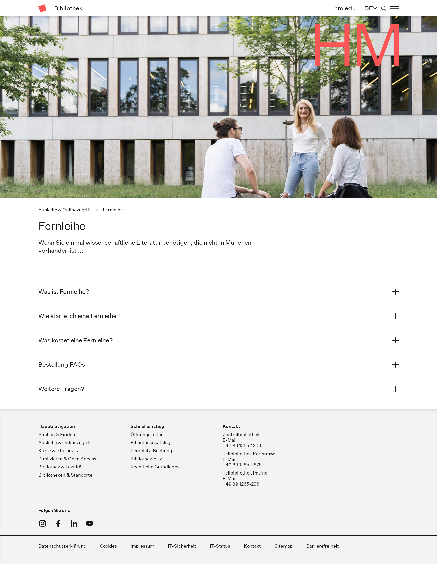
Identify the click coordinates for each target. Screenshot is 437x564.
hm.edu (345, 8)
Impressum (142, 546)
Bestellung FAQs (61, 364)
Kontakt (252, 546)
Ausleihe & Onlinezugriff (64, 442)
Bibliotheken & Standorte (65, 475)
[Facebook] (58, 523)
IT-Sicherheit (182, 546)
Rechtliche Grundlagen (155, 466)
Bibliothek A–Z (146, 458)
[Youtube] (89, 523)
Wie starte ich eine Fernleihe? (79, 315)
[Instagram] (42, 523)
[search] (384, 8)
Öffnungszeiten (147, 434)
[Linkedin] (74, 523)
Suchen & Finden (56, 434)
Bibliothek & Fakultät (60, 466)
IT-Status (220, 546)
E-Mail (230, 440)
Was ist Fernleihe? (63, 291)
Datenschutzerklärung (62, 546)
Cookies (108, 546)
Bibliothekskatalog (150, 442)
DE (368, 8)
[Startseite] (42, 8)
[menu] (394, 8)
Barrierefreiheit (322, 546)
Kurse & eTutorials (58, 450)
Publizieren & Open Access (67, 458)
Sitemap (284, 546)
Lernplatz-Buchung (151, 450)
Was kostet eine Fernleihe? (75, 340)
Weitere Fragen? (61, 388)
